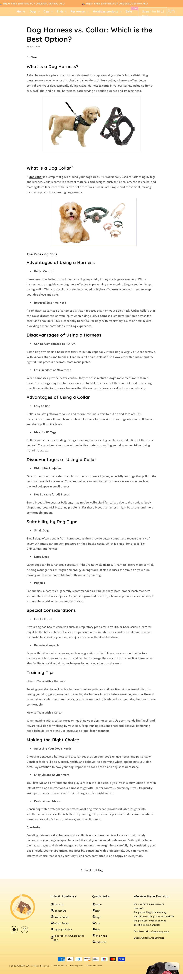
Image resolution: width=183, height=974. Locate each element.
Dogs (97, 917)
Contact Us (59, 910)
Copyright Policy (62, 929)
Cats (97, 923)
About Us (58, 904)
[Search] (163, 11)
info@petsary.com (159, 931)
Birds (97, 929)
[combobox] (153, 12)
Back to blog (94, 870)
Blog (97, 910)
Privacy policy (76, 965)
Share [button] (34, 57)
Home (98, 904)
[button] (34, 12)
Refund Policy (61, 923)
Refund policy (60, 965)
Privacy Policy (61, 917)
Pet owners (101, 935)
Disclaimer (101, 942)
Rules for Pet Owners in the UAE (68, 938)
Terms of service (94, 965)
